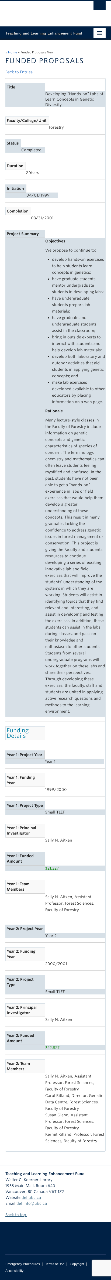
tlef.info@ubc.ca (31, 1203)
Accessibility (14, 1271)
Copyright (77, 1264)
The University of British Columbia (40, 11)
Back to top (16, 1215)
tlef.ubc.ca (31, 1197)
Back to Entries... (20, 72)
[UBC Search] (99, 7)
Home (12, 52)
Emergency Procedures (22, 1264)
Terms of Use (54, 1264)
